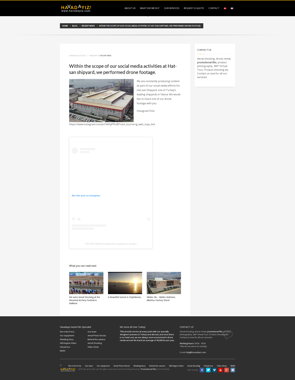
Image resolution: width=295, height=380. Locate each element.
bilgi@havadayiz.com (196, 352)
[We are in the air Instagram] (232, 370)
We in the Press (67, 331)
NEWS (62, 350)
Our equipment (67, 335)
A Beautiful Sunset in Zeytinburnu (124, 297)
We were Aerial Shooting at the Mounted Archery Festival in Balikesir (84, 300)
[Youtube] (220, 370)
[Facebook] (202, 370)
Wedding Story (67, 339)
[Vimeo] (214, 370)
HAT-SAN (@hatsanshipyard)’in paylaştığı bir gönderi (111, 244)
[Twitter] (208, 370)
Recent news (105, 56)
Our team (92, 331)
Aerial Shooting (95, 343)
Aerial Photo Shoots (97, 335)
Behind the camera (96, 339)
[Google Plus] (226, 370)
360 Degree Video (68, 343)
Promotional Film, (149, 369)
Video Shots (93, 347)
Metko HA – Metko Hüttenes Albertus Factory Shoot (161, 299)
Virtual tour (65, 347)
